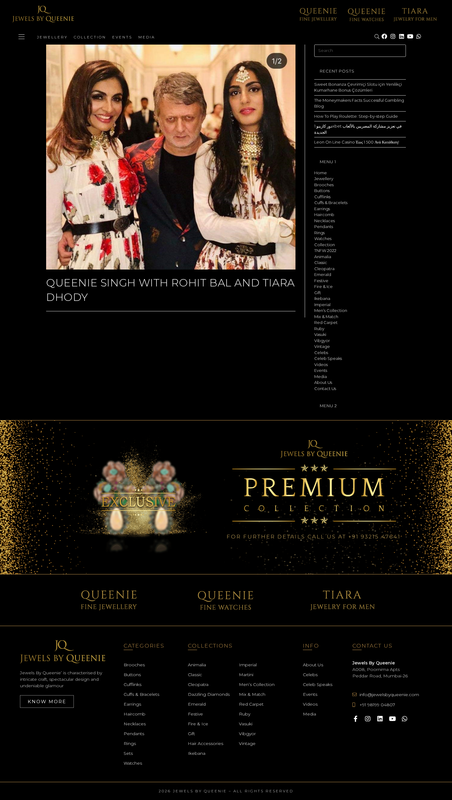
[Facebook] (384, 36)
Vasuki (320, 334)
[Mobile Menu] (21, 37)
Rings (319, 232)
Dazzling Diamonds (209, 694)
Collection (90, 37)
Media (146, 37)
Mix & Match (326, 316)
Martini (246, 674)
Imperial (322, 304)
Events (122, 37)
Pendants (323, 226)
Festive (321, 280)
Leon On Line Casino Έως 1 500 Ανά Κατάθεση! (356, 142)
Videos (321, 364)
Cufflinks (322, 196)
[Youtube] (410, 36)
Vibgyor (322, 340)
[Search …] (377, 37)
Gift (317, 292)
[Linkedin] (401, 36)
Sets (128, 753)
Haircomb (324, 214)
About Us (323, 382)
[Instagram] (393, 36)
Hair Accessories (205, 743)
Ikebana (322, 298)
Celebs (321, 352)
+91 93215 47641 (374, 537)
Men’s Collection (330, 310)
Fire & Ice (323, 286)
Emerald (322, 274)
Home (320, 172)
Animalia (322, 256)
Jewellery (52, 37)
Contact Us (325, 388)
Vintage (322, 346)
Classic (320, 262)
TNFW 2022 (325, 250)
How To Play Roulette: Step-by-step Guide (356, 116)
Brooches (324, 184)
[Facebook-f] (355, 719)
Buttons (322, 190)
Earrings (322, 208)
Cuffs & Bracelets (330, 202)
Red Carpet (326, 322)
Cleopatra (324, 268)
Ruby (319, 328)
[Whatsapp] (419, 36)
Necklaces (324, 220)
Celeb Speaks (328, 358)
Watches (322, 238)
